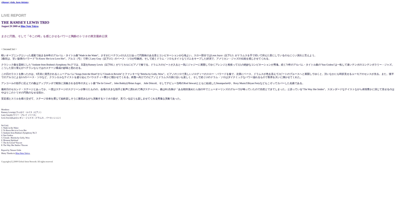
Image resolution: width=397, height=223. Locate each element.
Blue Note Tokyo (29, 26)
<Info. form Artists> (19, 2)
